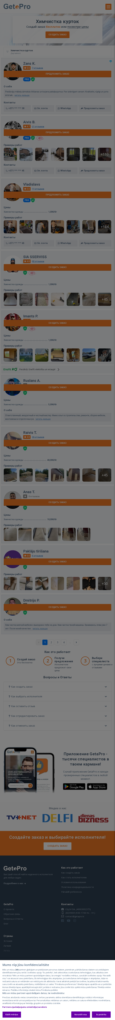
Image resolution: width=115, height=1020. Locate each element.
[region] (57, 990)
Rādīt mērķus (11, 1014)
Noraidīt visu (80, 1014)
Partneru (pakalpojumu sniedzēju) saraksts (24, 1007)
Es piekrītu (101, 1014)
